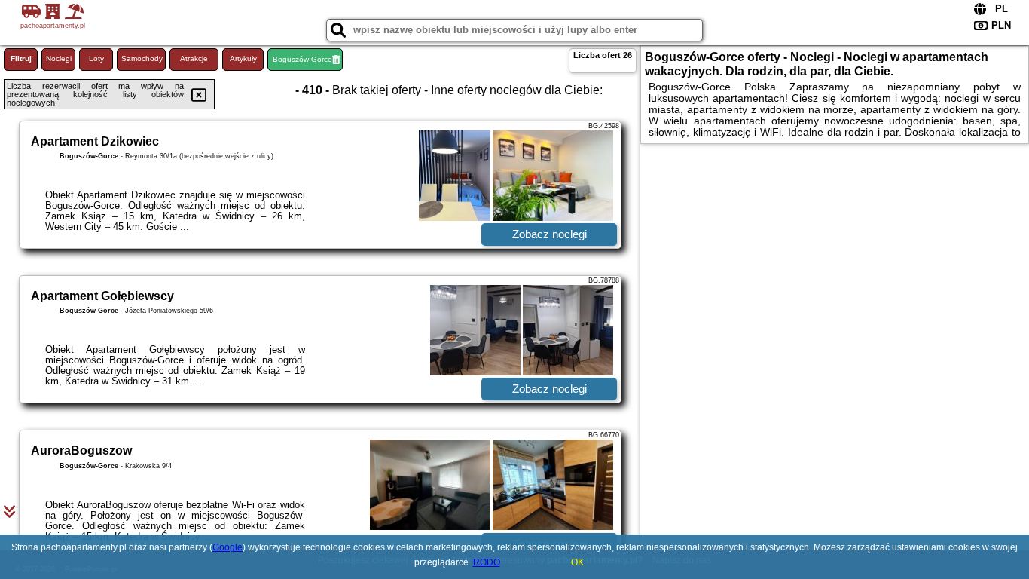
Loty (96, 58)
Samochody (142, 58)
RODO (486, 562)
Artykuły (243, 58)
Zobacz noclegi (549, 234)
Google (227, 547)
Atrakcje (194, 58)
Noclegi (59, 58)
